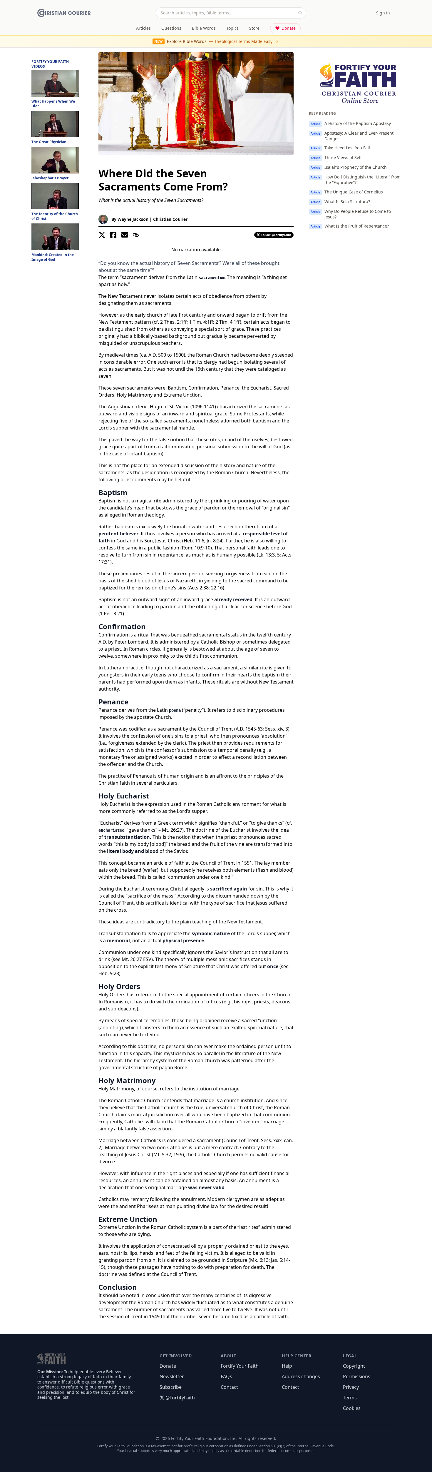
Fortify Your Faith (240, 1366)
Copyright (354, 1366)
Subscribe (171, 1387)
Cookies (352, 1408)
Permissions (356, 1376)
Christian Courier (170, 219)
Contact (229, 1387)
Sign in (383, 13)
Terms (350, 1397)
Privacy (351, 1387)
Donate (289, 28)
